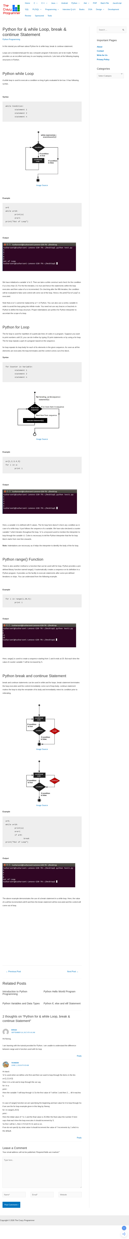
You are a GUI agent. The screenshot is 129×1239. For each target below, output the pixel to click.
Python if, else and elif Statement (62, 1003)
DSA (90, 9)
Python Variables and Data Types (21, 1003)
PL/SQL (36, 9)
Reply (79, 1056)
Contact (100, 51)
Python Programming (11, 39)
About (99, 47)
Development (113, 9)
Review (28, 16)
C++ (43, 3)
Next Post (72, 971)
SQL (27, 9)
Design (99, 9)
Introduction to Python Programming (15, 992)
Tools (50, 16)
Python (74, 3)
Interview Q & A (69, 9)
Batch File (105, 3)
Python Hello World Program (59, 991)
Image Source (42, 185)
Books (82, 9)
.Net (85, 3)
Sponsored (39, 16)
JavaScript (117, 3)
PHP (95, 3)
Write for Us (102, 55)
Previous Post (13, 971)
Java (53, 3)
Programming (50, 9)
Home (27, 3)
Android (64, 3)
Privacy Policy (103, 59)
